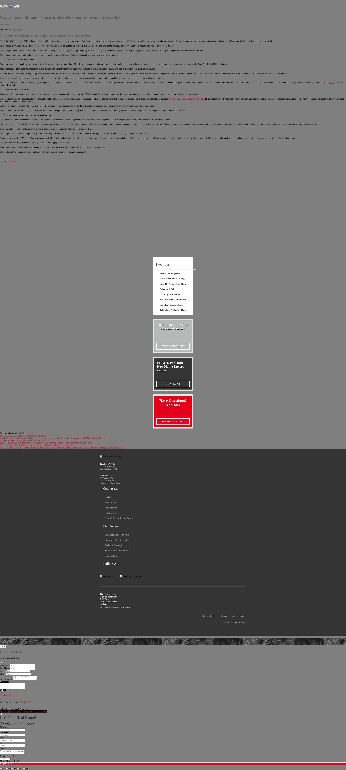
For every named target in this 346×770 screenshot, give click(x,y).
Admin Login (238, 616)
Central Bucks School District (119, 518)
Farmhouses (111, 502)
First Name (4, 665)
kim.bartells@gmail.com (110, 483)
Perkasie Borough (113, 545)
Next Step (4, 682)
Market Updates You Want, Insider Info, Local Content (23, 711)
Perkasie (109, 497)
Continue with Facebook (10, 695)
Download (173, 384)
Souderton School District (117, 550)
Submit (3, 690)
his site (331, 82)
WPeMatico (13, 161)
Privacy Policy (209, 616)
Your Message (6, 679)
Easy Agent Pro (124, 607)
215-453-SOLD (107, 480)
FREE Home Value (173, 346)
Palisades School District (117, 534)
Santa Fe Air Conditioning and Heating (187, 99)
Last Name (4, 668)
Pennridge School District (117, 540)
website (102, 147)
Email (2, 671)
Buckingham (111, 555)
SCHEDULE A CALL (173, 421)
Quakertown (111, 507)
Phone (2, 674)
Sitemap (223, 616)
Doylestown (111, 513)
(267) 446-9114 (106, 478)
